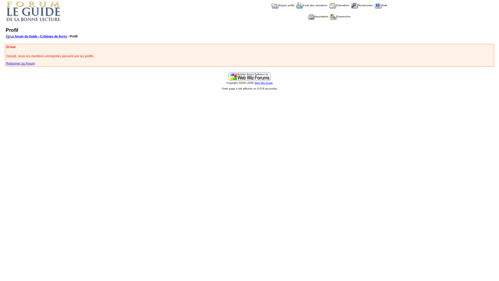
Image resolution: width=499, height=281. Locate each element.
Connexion (343, 16)
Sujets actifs (286, 5)
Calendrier (342, 5)
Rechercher (365, 5)
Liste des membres (315, 5)
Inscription (321, 16)
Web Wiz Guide (263, 82)
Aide (384, 5)
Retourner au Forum (20, 63)
